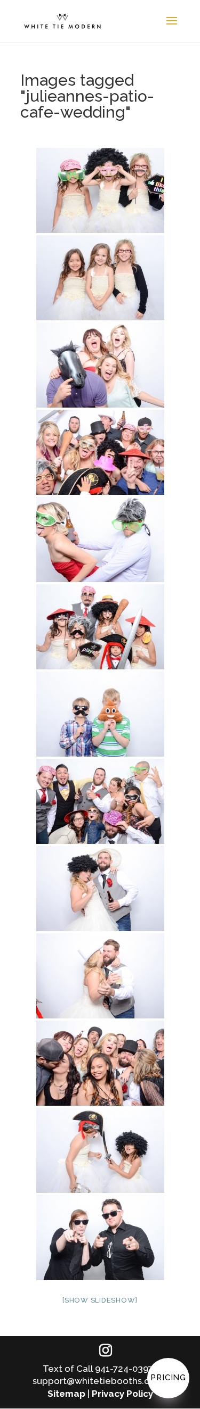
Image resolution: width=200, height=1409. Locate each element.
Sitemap (66, 1393)
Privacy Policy (122, 1393)
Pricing (168, 1377)
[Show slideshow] (100, 1300)
